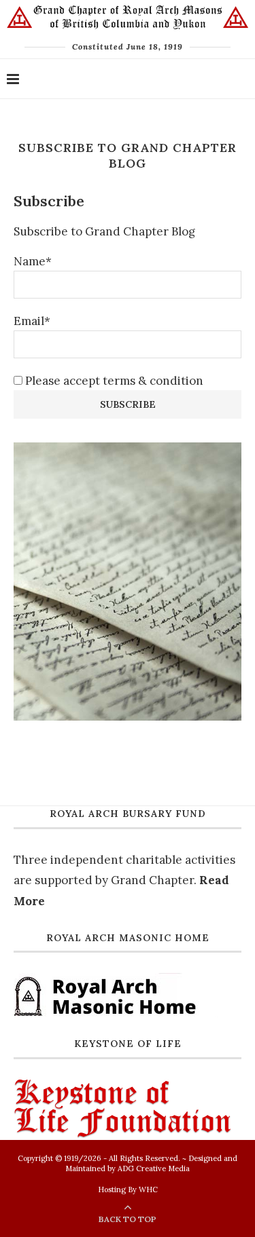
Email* (32, 320)
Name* (33, 261)
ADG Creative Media (154, 1168)
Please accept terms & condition (112, 380)
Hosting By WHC (128, 1189)
